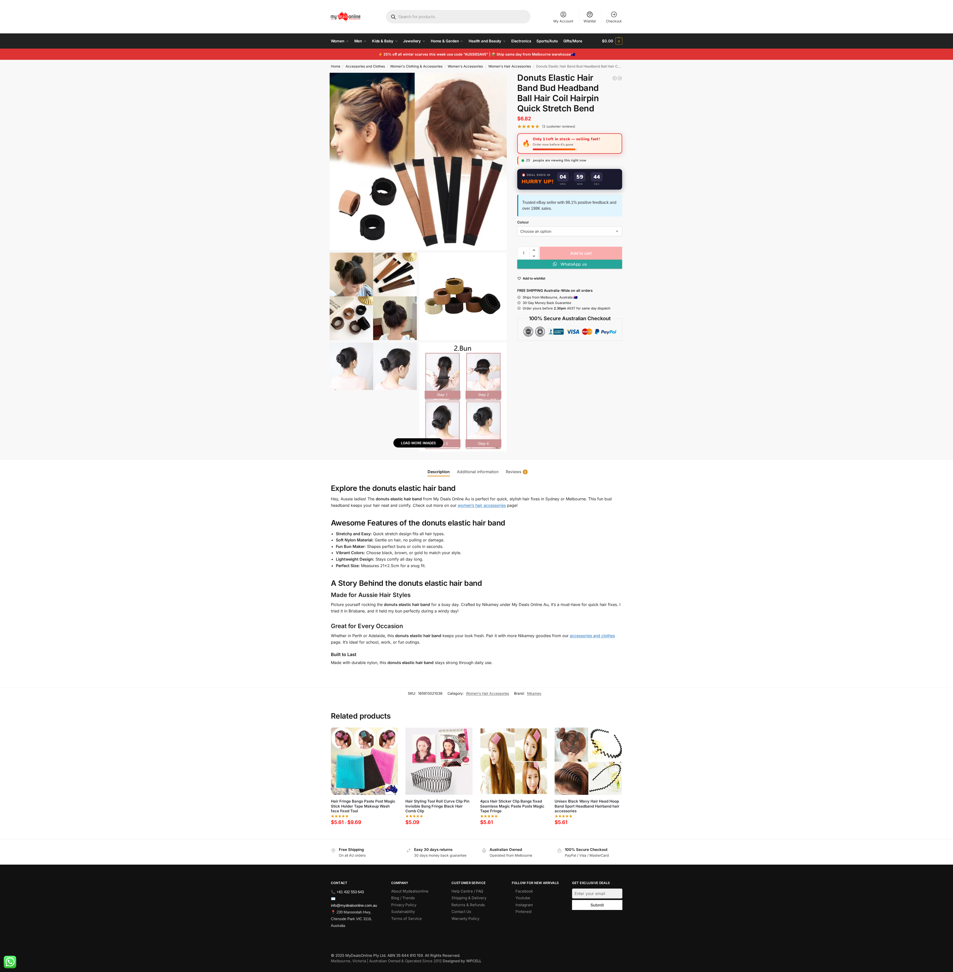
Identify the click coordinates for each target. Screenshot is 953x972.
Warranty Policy (465, 918)
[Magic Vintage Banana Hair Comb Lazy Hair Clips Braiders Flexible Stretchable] (614, 78)
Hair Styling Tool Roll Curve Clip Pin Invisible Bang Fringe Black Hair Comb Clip (437, 806)
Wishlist (590, 21)
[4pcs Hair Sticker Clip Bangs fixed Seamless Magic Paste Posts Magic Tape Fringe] (513, 761)
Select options (364, 834)
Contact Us (461, 911)
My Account (563, 21)
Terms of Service (406, 918)
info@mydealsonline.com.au (354, 905)
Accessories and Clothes (365, 66)
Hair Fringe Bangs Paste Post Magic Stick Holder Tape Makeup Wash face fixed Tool (363, 806)
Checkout (614, 21)
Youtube (522, 898)
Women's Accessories (465, 66)
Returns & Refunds (468, 904)
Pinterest (523, 911)
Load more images (418, 443)
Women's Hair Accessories (509, 66)
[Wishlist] (390, 735)
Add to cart (581, 253)
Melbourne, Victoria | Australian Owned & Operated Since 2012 (406, 961)
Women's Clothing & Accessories (416, 66)
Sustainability (403, 911)
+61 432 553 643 (350, 892)
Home (335, 66)
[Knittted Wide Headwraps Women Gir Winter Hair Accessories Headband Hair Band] (619, 78)
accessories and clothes (592, 635)
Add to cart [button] (438, 834)
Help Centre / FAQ (467, 891)
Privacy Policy (403, 904)
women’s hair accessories (482, 505)
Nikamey (534, 693)
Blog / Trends (403, 898)
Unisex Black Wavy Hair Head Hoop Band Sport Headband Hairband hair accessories (587, 806)
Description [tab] (439, 471)
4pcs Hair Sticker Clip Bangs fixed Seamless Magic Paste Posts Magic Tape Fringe (512, 806)
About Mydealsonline (410, 891)
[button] (612, 41)
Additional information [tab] (478, 471)
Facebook (524, 891)
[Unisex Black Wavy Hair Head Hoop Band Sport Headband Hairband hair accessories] (588, 761)
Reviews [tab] (516, 471)
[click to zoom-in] (418, 161)
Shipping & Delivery (468, 898)
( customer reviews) (558, 126)
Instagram (524, 904)
